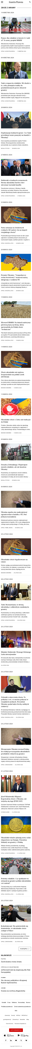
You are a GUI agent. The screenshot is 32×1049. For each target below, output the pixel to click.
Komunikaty (21, 1002)
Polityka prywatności (7, 1006)
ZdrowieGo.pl (15, 1019)
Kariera (28, 1002)
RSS (16, 1010)
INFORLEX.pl (24, 1015)
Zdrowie (3, 988)
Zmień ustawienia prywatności (22, 1006)
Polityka (3, 959)
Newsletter (22, 1019)
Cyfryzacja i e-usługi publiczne (10, 967)
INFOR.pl (18, 1015)
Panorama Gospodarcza (20, 1023)
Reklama (14, 1002)
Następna (23, 949)
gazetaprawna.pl (7, 1019)
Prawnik (3, 977)
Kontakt (4, 1002)
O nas (8, 1002)
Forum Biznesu (9, 1023)
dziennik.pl (7, 1015)
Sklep (27, 1019)
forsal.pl (13, 1015)
